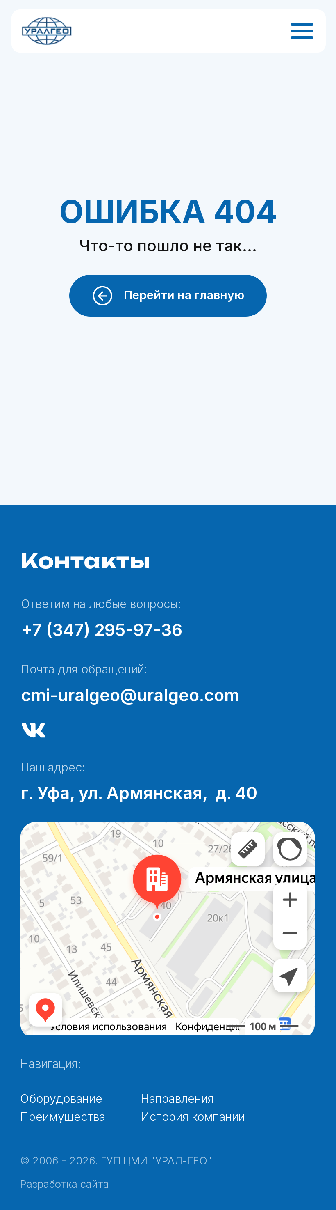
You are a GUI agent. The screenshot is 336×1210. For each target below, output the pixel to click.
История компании (193, 1117)
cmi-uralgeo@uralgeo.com (130, 695)
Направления (177, 1099)
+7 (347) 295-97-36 (101, 630)
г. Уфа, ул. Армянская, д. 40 (139, 793)
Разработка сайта (64, 1184)
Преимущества (62, 1117)
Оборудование (61, 1099)
